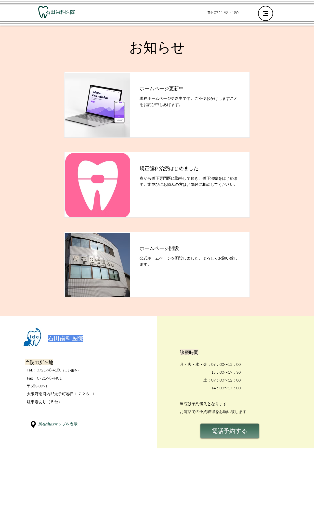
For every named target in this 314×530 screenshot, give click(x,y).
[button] (33, 424)
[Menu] (265, 13)
